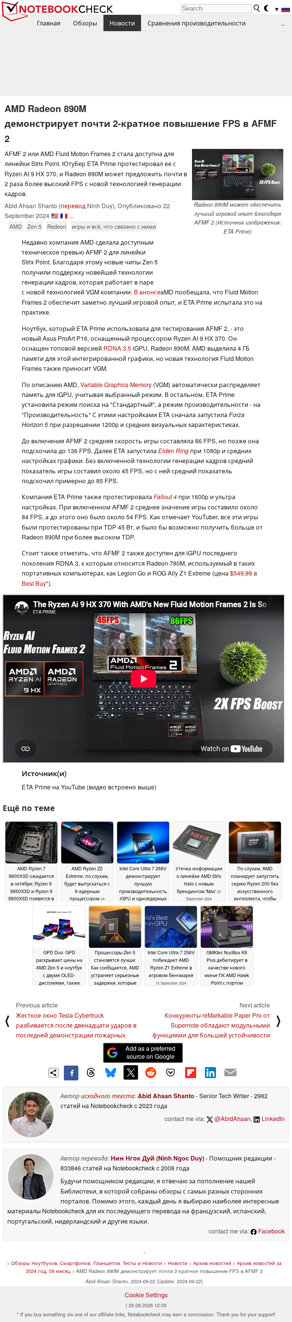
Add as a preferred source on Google (150, 1052)
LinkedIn (272, 1118)
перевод (73, 205)
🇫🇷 (64, 215)
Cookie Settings (146, 1294)
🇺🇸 (55, 215)
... (283, 23)
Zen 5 (34, 226)
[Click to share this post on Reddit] (150, 1072)
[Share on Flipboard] (190, 1072)
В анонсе (147, 292)
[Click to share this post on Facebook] (71, 1073)
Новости (122, 23)
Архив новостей (212, 1263)
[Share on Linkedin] (210, 1072)
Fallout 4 (165, 496)
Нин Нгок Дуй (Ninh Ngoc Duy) (157, 1158)
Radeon (56, 226)
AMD (16, 226)
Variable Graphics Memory (116, 384)
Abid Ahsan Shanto (166, 1095)
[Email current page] (230, 1073)
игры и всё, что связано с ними (114, 226)
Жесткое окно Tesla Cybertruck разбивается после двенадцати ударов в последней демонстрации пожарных (76, 1025)
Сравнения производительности (197, 23)
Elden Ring (173, 450)
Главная (48, 23)
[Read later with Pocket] (170, 1072)
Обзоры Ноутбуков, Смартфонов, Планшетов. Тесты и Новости (86, 1263)
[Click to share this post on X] (131, 1072)
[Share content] (53, 1073)
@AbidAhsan (232, 1118)
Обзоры (85, 23)
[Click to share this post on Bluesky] (110, 1073)
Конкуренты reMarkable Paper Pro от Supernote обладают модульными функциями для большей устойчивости (211, 1025)
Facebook (271, 1231)
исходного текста (108, 1095)
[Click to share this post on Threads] (91, 1073)
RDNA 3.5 (117, 348)
